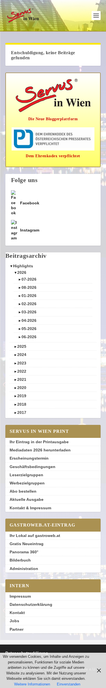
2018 (21, 404)
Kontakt (17, 612)
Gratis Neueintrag (27, 543)
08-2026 (28, 287)
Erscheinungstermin (29, 458)
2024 (21, 354)
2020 (21, 387)
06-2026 (28, 337)
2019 (21, 396)
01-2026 (28, 295)
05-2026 (28, 328)
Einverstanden (68, 684)
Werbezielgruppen (27, 483)
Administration (24, 568)
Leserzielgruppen (26, 475)
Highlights (23, 266)
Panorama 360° (24, 552)
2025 (21, 346)
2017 (21, 412)
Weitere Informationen (32, 684)
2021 (21, 379)
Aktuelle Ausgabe (27, 499)
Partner (16, 629)
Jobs (14, 621)
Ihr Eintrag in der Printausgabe (39, 442)
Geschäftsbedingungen (32, 466)
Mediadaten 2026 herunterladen (40, 450)
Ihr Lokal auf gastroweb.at (35, 535)
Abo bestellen (23, 491)
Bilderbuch (20, 560)
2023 (21, 363)
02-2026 (28, 304)
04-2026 (28, 320)
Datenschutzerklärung (31, 604)
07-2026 (28, 279)
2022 (21, 371)
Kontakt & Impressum (30, 508)
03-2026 (28, 312)
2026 (21, 272)
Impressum (20, 596)
